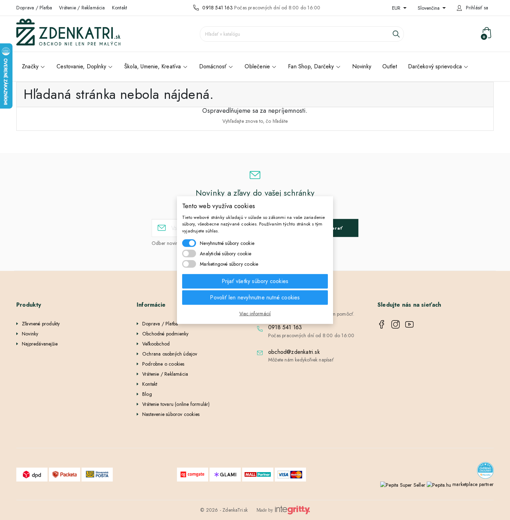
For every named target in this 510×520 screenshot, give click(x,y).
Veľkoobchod (156, 343)
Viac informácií (255, 313)
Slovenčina (429, 8)
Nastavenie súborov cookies (170, 414)
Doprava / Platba (34, 7)
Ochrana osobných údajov (169, 353)
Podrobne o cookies (163, 363)
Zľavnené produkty (41, 323)
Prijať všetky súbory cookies (255, 281)
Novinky (30, 333)
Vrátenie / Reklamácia (82, 7)
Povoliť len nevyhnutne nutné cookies (255, 297)
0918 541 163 (217, 7)
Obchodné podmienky (165, 333)
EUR (397, 8)
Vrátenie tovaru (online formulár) (176, 404)
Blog (147, 394)
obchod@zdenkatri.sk (294, 352)
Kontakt (119, 7)
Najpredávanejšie (40, 343)
